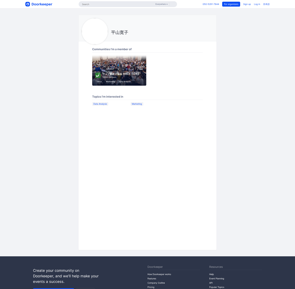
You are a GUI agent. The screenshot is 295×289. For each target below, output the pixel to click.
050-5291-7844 (211, 4)
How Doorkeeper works (159, 274)
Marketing (110, 81)
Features (152, 278)
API (211, 282)
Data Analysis (125, 81)
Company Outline (156, 282)
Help (211, 274)
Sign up (247, 4)
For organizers (231, 4)
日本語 (266, 4)
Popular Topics (216, 287)
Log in (257, 4)
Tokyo (99, 81)
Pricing (151, 287)
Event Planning (216, 278)
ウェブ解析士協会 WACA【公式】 (121, 73)
